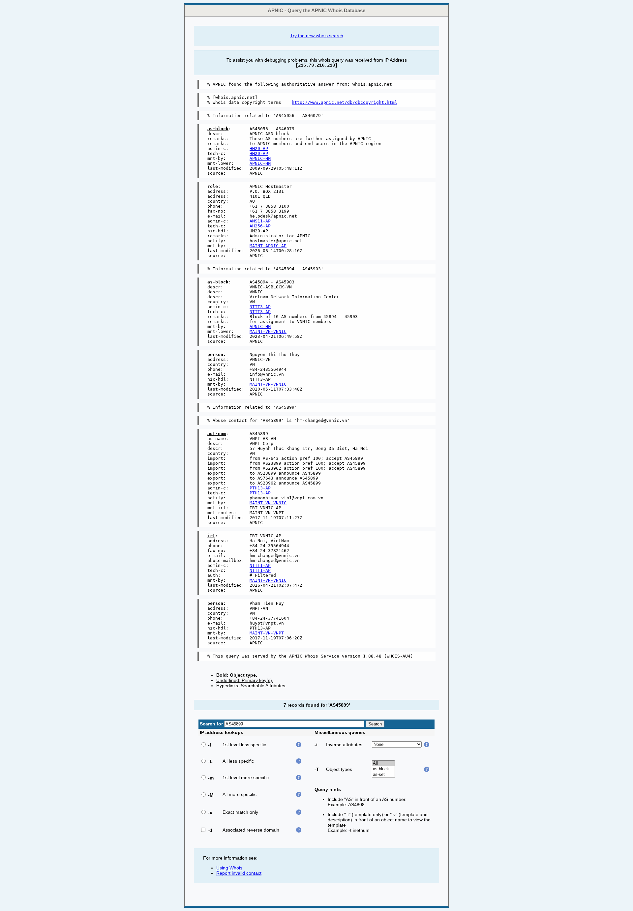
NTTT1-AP (260, 565)
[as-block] (383, 769)
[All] (383, 763)
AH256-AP (260, 225)
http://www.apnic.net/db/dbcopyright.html (344, 102)
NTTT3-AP (260, 306)
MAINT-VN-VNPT (267, 633)
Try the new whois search (316, 35)
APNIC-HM (260, 158)
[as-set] (383, 775)
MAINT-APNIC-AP (268, 245)
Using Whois (229, 867)
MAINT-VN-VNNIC (268, 331)
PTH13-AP (260, 487)
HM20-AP (259, 148)
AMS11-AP (260, 221)
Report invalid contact (238, 873)
